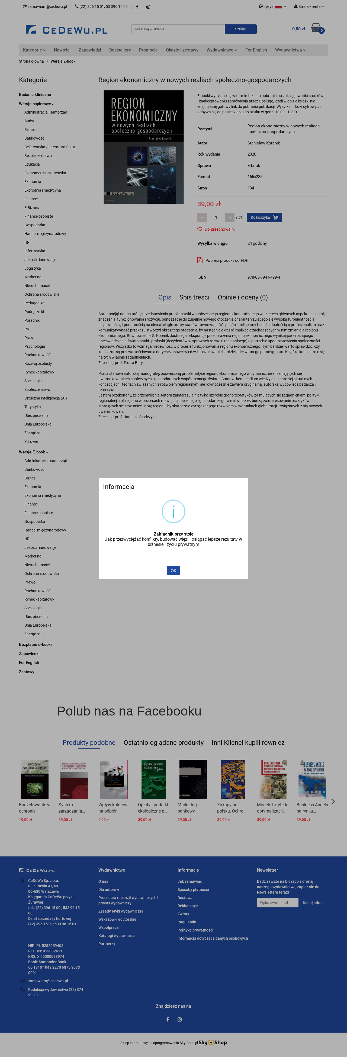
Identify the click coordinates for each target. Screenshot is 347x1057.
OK (173, 570)
